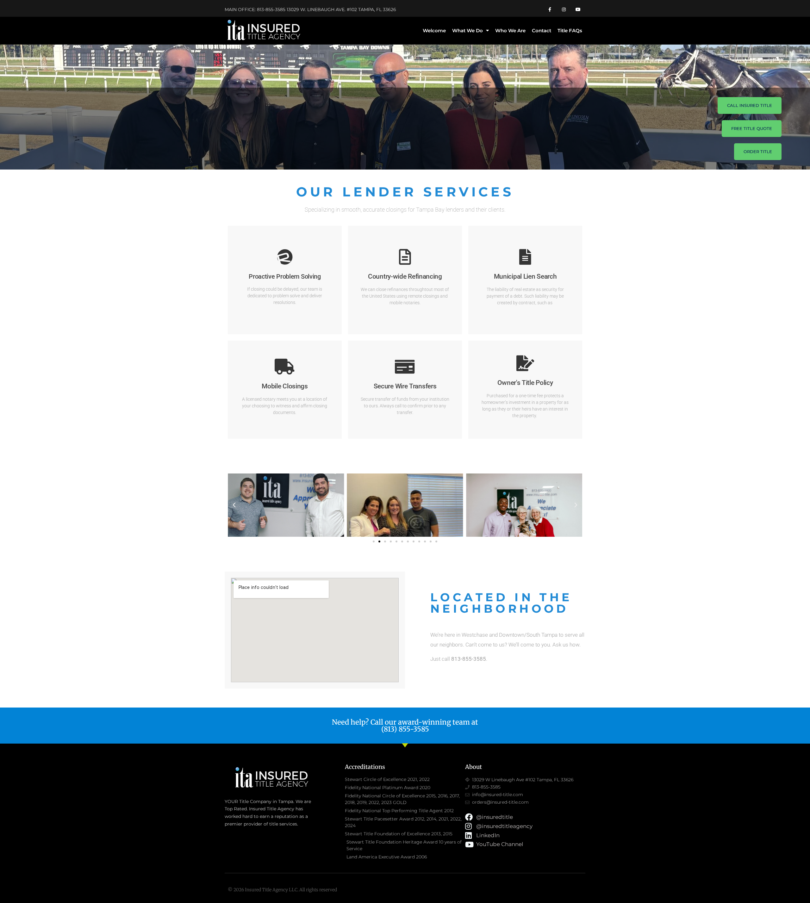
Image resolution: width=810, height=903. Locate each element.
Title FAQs (570, 31)
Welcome (434, 31)
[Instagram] (564, 10)
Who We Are (510, 31)
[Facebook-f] (550, 10)
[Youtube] (578, 10)
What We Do (467, 31)
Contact (541, 31)
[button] (234, 505)
